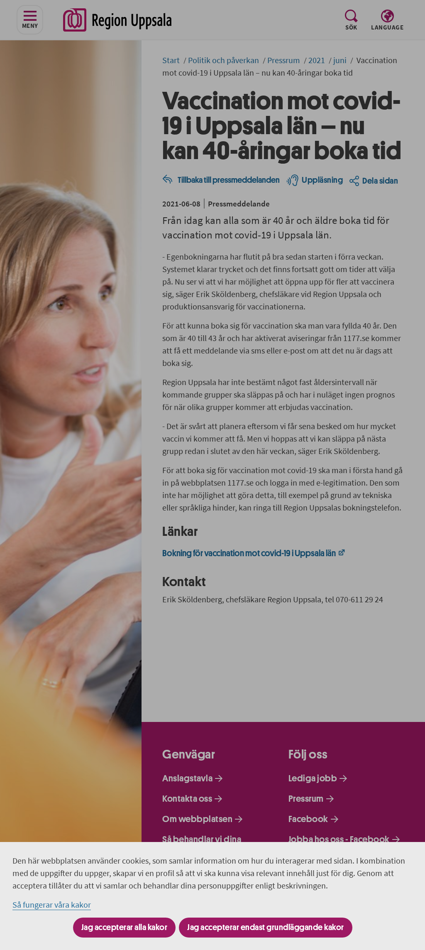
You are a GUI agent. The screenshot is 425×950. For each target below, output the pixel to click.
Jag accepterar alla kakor (124, 927)
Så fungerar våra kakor (51, 904)
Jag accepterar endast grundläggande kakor (265, 927)
